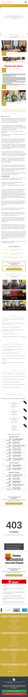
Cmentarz (14, 623)
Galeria (14, 658)
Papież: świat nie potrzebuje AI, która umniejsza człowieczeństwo (13, 384)
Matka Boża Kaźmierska (14, 621)
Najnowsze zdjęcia (14, 275)
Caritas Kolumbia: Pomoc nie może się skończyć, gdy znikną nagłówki (13, 589)
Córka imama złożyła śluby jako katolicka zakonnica (11, 387)
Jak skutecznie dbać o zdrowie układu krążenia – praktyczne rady (13, 355)
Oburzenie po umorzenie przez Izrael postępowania (11, 327)
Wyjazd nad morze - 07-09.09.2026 (15, 70)
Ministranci (14, 635)
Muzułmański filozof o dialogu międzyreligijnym (10, 381)
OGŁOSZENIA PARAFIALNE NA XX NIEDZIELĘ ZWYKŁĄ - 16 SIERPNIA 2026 (14, 111)
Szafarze (14, 639)
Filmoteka (14, 660)
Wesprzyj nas (14, 629)
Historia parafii (14, 619)
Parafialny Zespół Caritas (14, 645)
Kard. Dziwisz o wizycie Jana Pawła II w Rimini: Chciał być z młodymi (13, 585)
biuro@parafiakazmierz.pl (6, 5)
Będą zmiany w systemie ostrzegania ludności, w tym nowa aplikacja (13, 336)
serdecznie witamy (14, 23)
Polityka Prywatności (17, 683)
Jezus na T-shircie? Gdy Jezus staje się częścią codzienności (12, 346)
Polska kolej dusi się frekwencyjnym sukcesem (10, 333)
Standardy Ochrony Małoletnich (14, 627)
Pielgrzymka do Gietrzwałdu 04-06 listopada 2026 (16, 87)
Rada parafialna (14, 643)
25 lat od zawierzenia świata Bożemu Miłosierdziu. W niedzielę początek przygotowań (13, 593)
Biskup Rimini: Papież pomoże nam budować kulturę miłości (13, 602)
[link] (14, 404)
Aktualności (14, 35)
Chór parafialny (14, 641)
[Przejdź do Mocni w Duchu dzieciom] (14, 610)
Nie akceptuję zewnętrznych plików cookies (14, 693)
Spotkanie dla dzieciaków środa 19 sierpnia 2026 (16, 54)
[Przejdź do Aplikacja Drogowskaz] (5, 610)
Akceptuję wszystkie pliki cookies (14, 503)
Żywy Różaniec (14, 637)
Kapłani (14, 625)
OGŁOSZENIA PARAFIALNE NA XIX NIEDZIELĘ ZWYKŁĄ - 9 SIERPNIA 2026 (14, 254)
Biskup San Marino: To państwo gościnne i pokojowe (12, 595)
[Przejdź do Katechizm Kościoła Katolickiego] (23, 610)
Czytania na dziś (14, 654)
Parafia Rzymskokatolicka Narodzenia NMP (8, 2)
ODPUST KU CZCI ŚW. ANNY (14, 103)
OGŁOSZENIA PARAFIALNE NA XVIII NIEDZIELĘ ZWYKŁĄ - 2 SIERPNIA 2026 (14, 258)
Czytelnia (14, 656)
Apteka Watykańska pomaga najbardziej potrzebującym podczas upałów (14, 599)
